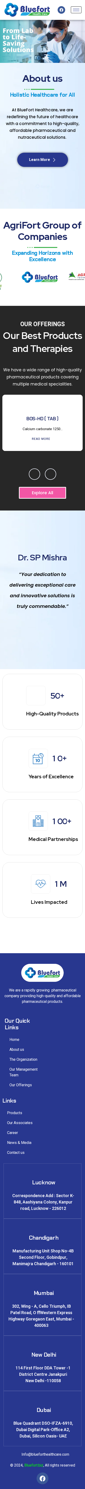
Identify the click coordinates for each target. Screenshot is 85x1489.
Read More (41, 439)
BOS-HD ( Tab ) (42, 419)
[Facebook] (61, 10)
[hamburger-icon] (76, 9)
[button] (34, 474)
